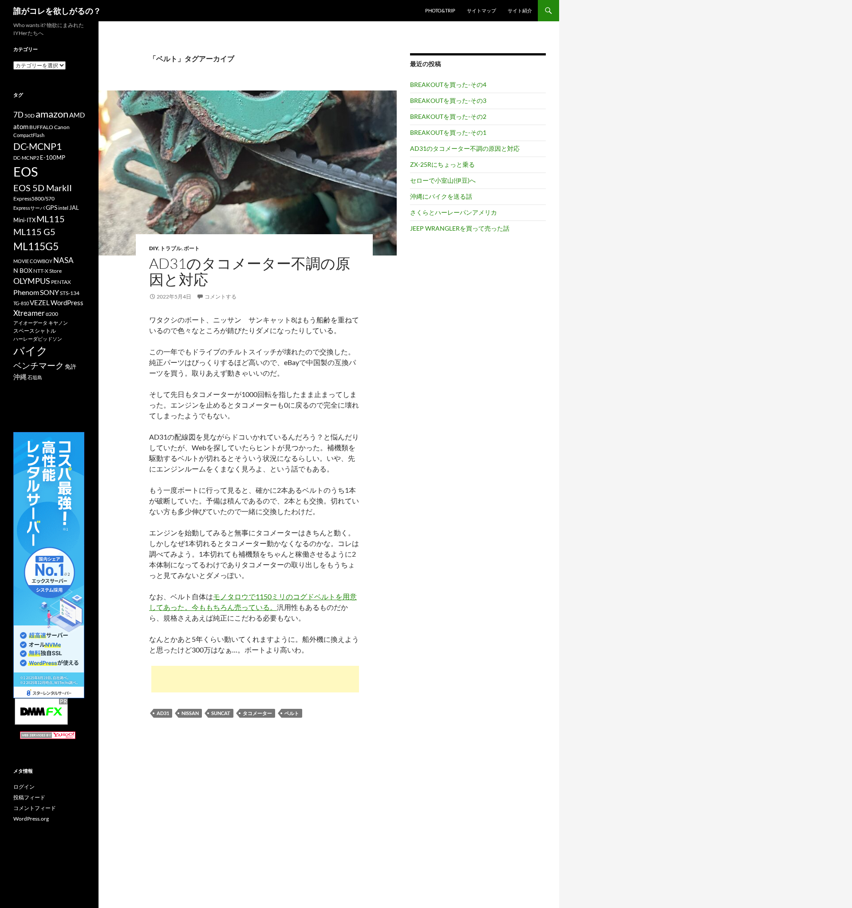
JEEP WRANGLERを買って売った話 (459, 228)
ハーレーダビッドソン (37, 339)
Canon (62, 127)
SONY (49, 292)
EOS (25, 171)
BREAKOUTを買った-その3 (448, 100)
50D (29, 115)
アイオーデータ (30, 323)
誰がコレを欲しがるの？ (57, 11)
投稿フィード (29, 797)
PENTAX (61, 282)
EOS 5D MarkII (42, 188)
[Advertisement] (255, 679)
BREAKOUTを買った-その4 (448, 84)
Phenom (26, 292)
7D (18, 114)
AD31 (163, 713)
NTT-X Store (47, 271)
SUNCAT (220, 713)
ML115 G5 (34, 231)
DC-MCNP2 (26, 158)
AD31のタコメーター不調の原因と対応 (249, 271)
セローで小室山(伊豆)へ (443, 180)
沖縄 (20, 377)
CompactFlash (28, 135)
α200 (52, 314)
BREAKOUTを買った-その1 (448, 132)
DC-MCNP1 (37, 146)
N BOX (22, 270)
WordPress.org (31, 818)
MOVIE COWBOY (32, 261)
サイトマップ (481, 10)
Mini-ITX (24, 220)
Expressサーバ (29, 208)
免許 (70, 366)
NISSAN (190, 713)
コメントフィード (34, 808)
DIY (153, 248)
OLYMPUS (31, 281)
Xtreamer (29, 313)
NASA (63, 260)
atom (20, 126)
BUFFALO (41, 127)
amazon (52, 114)
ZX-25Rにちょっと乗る (442, 164)
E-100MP (52, 157)
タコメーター (257, 713)
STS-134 (69, 293)
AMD (77, 115)
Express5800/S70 (34, 198)
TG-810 (21, 303)
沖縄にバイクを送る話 (441, 196)
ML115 (50, 218)
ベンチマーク (38, 365)
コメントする (221, 296)
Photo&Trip (440, 10)
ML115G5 (36, 246)
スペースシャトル (34, 331)
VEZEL (40, 303)
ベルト (291, 713)
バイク (30, 350)
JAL (74, 207)
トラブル (170, 248)
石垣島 (35, 377)
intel (63, 208)
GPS (51, 207)
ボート (192, 248)
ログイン (24, 786)
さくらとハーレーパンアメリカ (453, 212)
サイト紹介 (520, 10)
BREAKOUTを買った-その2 (448, 116)
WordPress (67, 303)
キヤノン (58, 323)
